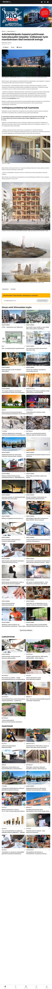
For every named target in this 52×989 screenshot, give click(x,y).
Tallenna (6, 47)
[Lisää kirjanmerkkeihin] (25, 325)
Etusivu (3, 31)
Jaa (13, 47)
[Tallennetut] (44, 2)
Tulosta (20, 47)
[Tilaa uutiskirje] (47, 2)
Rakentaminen (11, 31)
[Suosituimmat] (41, 2)
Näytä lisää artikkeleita (26, 630)
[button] (5, 289)
